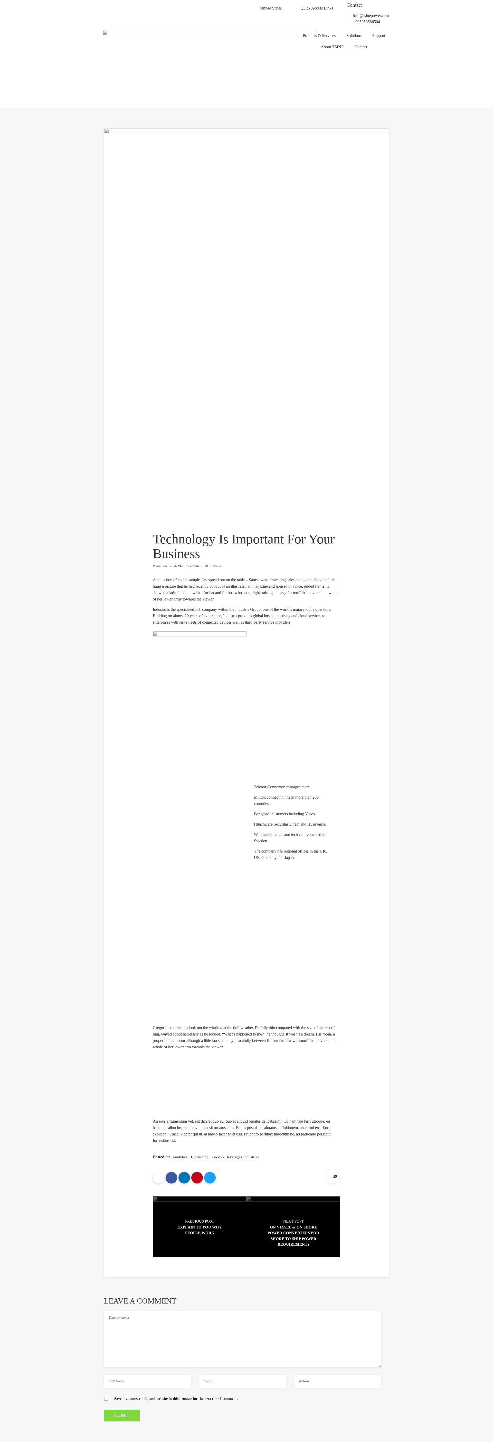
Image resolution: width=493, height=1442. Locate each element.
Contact (354, 5)
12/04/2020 (176, 566)
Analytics (179, 1157)
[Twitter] (210, 1178)
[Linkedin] (184, 1178)
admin (194, 566)
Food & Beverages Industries (235, 1157)
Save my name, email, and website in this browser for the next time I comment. (176, 1399)
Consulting (199, 1157)
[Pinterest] (197, 1178)
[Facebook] (171, 1178)
